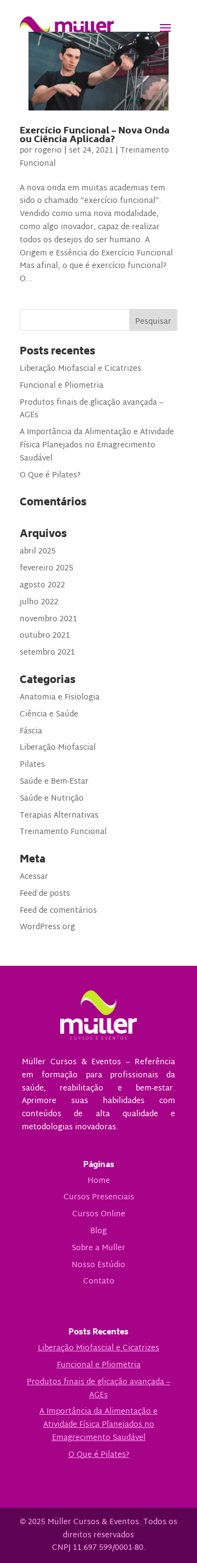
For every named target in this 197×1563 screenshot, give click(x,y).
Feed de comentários (58, 911)
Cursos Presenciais (98, 1197)
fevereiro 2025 (46, 568)
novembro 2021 (48, 619)
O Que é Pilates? (50, 475)
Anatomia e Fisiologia (60, 697)
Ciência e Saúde (49, 714)
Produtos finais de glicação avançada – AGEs (91, 409)
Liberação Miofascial (58, 748)
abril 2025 (38, 551)
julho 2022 (39, 602)
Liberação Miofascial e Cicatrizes (80, 369)
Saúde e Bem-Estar (54, 782)
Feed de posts (45, 894)
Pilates (32, 765)
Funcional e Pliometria (61, 386)
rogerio (48, 151)
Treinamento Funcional (63, 832)
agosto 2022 (42, 585)
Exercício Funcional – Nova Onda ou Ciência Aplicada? (95, 136)
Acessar (34, 877)
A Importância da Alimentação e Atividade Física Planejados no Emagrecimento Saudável (97, 445)
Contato (98, 1281)
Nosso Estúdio (98, 1265)
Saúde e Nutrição (52, 799)
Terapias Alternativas (59, 816)
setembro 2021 (47, 653)
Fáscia (31, 731)
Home (99, 1181)
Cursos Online (98, 1214)
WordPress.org (47, 927)
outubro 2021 (45, 636)
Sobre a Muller (98, 1248)
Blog (98, 1231)
